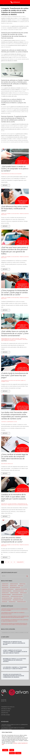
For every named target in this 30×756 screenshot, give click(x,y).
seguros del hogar (17, 598)
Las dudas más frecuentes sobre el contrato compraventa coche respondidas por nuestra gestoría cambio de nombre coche (14, 415)
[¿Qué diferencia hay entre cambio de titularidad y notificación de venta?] (15, 196)
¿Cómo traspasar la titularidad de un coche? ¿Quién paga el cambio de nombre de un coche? (14, 292)
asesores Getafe (5, 583)
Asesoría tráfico (13, 585)
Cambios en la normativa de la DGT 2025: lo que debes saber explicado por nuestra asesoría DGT (13, 497)
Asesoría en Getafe (5, 710)
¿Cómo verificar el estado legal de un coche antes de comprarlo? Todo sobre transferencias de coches (14, 457)
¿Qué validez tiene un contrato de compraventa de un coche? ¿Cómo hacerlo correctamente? (14, 333)
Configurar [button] (5, 750)
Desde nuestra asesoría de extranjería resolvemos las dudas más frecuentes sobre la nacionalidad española (14, 624)
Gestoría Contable (5, 714)
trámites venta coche (21, 601)
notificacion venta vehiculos (16, 596)
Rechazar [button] (12, 753)
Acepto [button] (11, 750)
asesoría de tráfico (14, 583)
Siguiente (20, 562)
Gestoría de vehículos (7, 463)
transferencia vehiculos (18, 599)
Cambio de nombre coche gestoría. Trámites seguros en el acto (15, 214)
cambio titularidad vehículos (21, 589)
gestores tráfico (5, 592)
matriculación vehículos (17, 594)
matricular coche (5, 596)
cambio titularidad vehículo (7, 589)
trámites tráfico (12, 601)
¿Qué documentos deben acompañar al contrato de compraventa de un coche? (12, 540)
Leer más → (5, 185)
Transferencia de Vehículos (7, 706)
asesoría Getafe (5, 585)
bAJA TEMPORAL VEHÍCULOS (15, 587)
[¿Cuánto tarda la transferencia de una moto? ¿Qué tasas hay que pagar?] (15, 363)
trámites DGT (4, 601)
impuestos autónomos (6, 594)
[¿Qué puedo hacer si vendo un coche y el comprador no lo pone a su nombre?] (15, 156)
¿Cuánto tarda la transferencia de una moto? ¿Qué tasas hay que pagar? (14, 375)
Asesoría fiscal (4, 712)
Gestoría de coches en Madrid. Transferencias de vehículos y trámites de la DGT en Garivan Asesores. (14, 504)
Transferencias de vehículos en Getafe (11, 173)
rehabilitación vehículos (7, 598)
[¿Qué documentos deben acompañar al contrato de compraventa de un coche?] (15, 527)
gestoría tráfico (23, 592)
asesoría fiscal (22, 583)
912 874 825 (3, 699)
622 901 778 (3, 701)
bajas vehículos (5, 587)
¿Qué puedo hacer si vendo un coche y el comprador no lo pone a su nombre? (14, 168)
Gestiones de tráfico (6, 708)
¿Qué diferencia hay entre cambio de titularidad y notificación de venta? (14, 208)
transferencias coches (6, 599)
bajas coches (20, 585)
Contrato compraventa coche (9, 421)
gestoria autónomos (14, 592)
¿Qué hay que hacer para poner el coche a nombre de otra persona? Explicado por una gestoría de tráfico (14, 250)
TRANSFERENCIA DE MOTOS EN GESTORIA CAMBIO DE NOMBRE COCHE (13, 381)
